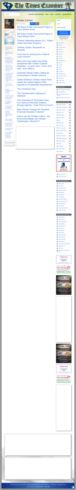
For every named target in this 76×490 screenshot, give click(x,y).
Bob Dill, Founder (62, 174)
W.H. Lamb (61, 125)
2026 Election (61, 117)
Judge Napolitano (62, 234)
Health (60, 67)
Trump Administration (63, 107)
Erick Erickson (61, 232)
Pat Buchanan (61, 230)
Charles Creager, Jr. (63, 190)
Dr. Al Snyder (61, 205)
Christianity (61, 146)
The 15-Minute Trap (26, 89)
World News (61, 78)
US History (61, 151)
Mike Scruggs (61, 115)
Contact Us (58, 14)
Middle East (61, 122)
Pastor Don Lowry (62, 210)
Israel (60, 143)
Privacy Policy (61, 37)
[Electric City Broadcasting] (63, 284)
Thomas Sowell (62, 219)
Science (60, 69)
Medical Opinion (62, 237)
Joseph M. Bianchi (62, 188)
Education (61, 53)
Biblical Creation (62, 135)
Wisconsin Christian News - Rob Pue (63, 251)
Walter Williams (62, 217)
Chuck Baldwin (62, 223)
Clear (36, 23)
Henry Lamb (61, 228)
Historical (60, 58)
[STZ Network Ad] (9, 23)
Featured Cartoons (62, 76)
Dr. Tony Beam (61, 196)
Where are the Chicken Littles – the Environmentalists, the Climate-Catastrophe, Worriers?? (33, 118)
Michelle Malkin (62, 226)
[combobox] (12, 14)
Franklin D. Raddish (63, 199)
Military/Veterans (62, 60)
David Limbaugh (62, 239)
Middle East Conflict (63, 138)
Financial (60, 65)
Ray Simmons (61, 194)
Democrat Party (62, 140)
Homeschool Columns (63, 201)
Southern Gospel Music (63, 207)
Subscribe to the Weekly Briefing (64, 32)
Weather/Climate (62, 73)
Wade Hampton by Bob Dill (64, 89)
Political (60, 45)
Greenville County (62, 130)
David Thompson (62, 203)
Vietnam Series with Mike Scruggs (63, 95)
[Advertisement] (35, 138)
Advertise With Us (66, 14)
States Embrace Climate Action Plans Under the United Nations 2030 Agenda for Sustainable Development (34, 82)
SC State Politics (62, 47)
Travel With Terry (62, 91)
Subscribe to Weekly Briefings (36, 14)
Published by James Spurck (64, 97)
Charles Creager (62, 128)
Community (61, 51)
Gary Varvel (61, 112)
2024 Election (61, 42)
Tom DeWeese (61, 241)
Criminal (60, 56)
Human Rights (61, 80)
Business (60, 62)
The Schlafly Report (62, 221)
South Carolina (62, 109)
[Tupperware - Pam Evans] (63, 259)
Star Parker (61, 248)
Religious (60, 49)
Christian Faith (62, 148)
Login (51, 14)
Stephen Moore (62, 245)
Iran (59, 120)
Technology (61, 71)
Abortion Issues (62, 82)
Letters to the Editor (62, 176)
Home (47, 14)
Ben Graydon (61, 192)
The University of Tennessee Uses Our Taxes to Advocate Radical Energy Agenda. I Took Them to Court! (35, 102)
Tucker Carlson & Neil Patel (64, 243)
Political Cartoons (62, 104)
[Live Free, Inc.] (9, 37)
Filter (32, 23)
